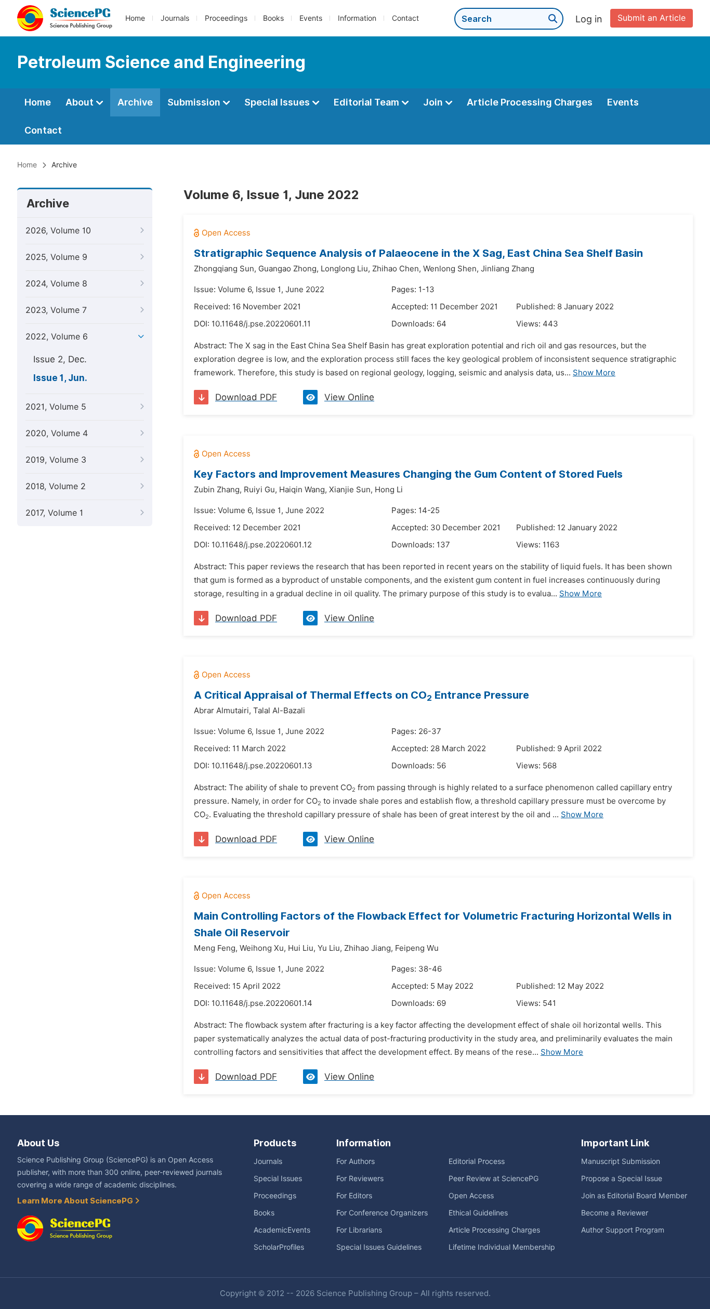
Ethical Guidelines (478, 1213)
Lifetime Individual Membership (502, 1247)
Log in (588, 19)
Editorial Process (477, 1161)
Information (357, 18)
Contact (405, 18)
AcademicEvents (282, 1230)
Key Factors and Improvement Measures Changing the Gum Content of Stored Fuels (408, 474)
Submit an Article (651, 18)
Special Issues (278, 102)
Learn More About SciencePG (76, 1201)
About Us (38, 1142)
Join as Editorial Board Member (634, 1196)
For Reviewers (360, 1178)
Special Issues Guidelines (379, 1247)
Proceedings (226, 18)
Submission (194, 102)
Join (434, 102)
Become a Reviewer (614, 1213)
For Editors (354, 1196)
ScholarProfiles (279, 1247)
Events (310, 18)
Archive (135, 102)
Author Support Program (622, 1230)
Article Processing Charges (530, 102)
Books (273, 18)
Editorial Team (367, 102)
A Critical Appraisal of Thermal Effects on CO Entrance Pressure (361, 695)
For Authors (355, 1161)
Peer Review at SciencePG (493, 1178)
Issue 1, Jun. (60, 378)
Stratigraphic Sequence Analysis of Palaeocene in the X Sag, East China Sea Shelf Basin (418, 253)
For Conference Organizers (382, 1213)
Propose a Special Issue (621, 1178)
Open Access (471, 1196)
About (80, 102)
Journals (175, 18)
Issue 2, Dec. (60, 359)
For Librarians (359, 1230)
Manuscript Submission (620, 1161)
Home (135, 18)
